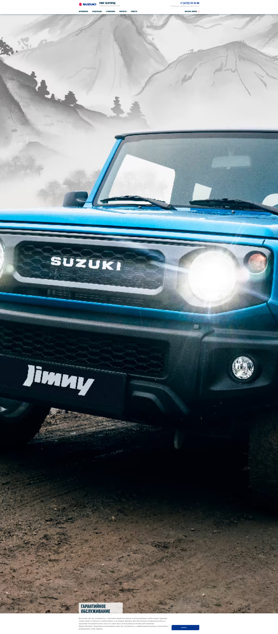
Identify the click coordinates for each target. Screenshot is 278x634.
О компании (110, 11)
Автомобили (83, 11)
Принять (184, 627)
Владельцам (97, 11)
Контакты (123, 11)
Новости (134, 11)
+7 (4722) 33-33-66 (189, 3)
